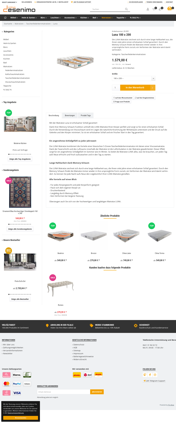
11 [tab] (24, 154)
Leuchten (55, 17)
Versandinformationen (13, 350)
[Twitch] (145, 374)
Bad (94, 17)
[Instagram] (155, 374)
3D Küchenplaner (136, 2)
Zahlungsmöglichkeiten (13, 347)
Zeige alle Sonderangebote (20, 229)
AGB (75, 347)
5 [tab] (15, 154)
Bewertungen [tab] (70, 115)
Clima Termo (159, 253)
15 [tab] (30, 154)
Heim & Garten (28, 17)
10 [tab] (22, 154)
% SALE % (134, 17)
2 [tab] (10, 154)
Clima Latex (126, 253)
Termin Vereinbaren (154, 2)
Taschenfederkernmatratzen (133, 54)
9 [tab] (21, 154)
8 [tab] (19, 154)
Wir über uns (8, 344)
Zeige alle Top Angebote (20, 159)
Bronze (93, 253)
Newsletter (7, 353)
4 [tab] (13, 154)
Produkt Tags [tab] (86, 115)
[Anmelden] (148, 9)
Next (107, 71)
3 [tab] (11, 154)
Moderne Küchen (20, 143)
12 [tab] (25, 154)
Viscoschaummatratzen (15, 82)
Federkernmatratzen (14, 70)
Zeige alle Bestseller (20, 299)
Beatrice (61, 253)
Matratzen (106, 17)
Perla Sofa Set (20, 281)
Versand (128, 64)
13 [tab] (27, 154)
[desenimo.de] (44, 8)
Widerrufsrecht (80, 359)
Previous (51, 71)
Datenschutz (78, 344)
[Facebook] (150, 374)
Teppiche (120, 17)
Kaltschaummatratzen (14, 74)
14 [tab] (29, 154)
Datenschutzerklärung (16, 413)
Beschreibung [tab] (54, 115)
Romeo (60, 305)
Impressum (78, 353)
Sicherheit (144, 325)
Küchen (83, 17)
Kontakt (169, 2)
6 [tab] (16, 154)
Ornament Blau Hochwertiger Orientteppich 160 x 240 (20, 212)
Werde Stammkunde (104, 325)
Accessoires (69, 17)
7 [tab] (18, 154)
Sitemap (77, 350)
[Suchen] (126, 9)
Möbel (13, 17)
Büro (43, 17)
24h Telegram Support (82, 2)
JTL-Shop (171, 405)
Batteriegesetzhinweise (83, 356)
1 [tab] (8, 154)
